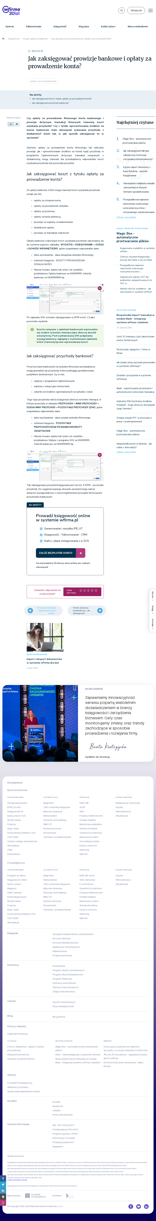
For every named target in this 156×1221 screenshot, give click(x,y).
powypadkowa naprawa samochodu (40, 1162)
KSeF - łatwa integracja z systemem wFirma (77, 1054)
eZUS (82, 807)
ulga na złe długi (14, 1166)
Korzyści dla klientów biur (65, 942)
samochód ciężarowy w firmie (90, 1169)
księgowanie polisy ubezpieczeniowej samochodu (100, 1175)
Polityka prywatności (63, 1142)
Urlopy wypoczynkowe (16, 1172)
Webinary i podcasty (17, 1087)
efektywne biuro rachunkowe (114, 1169)
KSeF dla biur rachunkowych (65, 1186)
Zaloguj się (136, 10)
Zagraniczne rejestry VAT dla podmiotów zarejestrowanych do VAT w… (136, 280)
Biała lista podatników (91, 824)
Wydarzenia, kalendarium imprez (23, 1091)
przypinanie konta (119, 1166)
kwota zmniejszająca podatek (82, 1172)
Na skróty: (36, 95)
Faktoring (84, 850)
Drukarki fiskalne (88, 820)
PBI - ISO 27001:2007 (63, 1125)
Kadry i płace (108, 26)
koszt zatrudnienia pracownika (104, 1162)
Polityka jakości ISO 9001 (65, 1129)
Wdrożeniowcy (123, 811)
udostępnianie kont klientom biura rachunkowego (70, 1166)
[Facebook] (3, 1178)
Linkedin (57, 1110)
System (9, 26)
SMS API (84, 854)
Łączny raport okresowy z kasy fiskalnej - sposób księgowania (137, 171)
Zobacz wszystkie (126, 217)
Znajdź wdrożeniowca (64, 991)
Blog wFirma (59, 1016)
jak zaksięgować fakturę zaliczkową (35, 1166)
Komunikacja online (89, 841)
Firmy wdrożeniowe (63, 1114)
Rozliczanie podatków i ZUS (21, 832)
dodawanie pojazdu (48, 1169)
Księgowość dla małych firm (18, 1186)
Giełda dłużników (88, 828)
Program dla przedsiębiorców (68, 974)
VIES (82, 811)
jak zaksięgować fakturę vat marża (21, 1169)
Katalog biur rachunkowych (66, 947)
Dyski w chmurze (88, 845)
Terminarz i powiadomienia (57, 837)
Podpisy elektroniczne (91, 815)
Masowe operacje (52, 811)
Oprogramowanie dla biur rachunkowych (73, 934)
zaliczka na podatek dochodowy (20, 1175)
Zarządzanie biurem (17, 803)
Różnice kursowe (52, 828)
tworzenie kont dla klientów (101, 1166)
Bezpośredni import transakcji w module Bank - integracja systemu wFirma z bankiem (135, 318)
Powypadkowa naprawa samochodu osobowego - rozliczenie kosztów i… (132, 268)
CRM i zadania (14, 892)
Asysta (119, 807)
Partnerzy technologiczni (65, 987)
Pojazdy (11, 824)
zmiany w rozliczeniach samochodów (132, 1162)
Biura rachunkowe (138, 26)
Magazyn (84, 26)
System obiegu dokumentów (22, 841)
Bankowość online (89, 837)
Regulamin (58, 1146)
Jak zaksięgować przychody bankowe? (50, 103)
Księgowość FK (15, 811)
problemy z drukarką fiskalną (58, 1172)
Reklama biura (60, 951)
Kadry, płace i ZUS (16, 815)
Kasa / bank (13, 828)
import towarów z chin (33, 1178)
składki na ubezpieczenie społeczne (108, 1172)
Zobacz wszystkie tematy (17, 1180)
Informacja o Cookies (64, 1138)
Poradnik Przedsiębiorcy (19, 1083)
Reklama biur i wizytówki (128, 803)
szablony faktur (61, 1162)
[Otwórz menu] (150, 10)
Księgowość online (17, 879)
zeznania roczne (74, 1162)
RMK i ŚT (47, 824)
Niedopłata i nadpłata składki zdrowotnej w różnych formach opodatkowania (139, 187)
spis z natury (126, 1175)
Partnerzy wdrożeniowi (64, 983)
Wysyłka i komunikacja (54, 820)
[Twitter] (3, 1184)
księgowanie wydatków (16, 1162)
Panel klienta (13, 854)
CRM (9, 850)
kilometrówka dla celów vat (67, 1169)
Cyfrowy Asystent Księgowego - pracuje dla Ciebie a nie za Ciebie (136, 258)
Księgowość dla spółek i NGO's (42, 1186)
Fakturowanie (33, 26)
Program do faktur (16, 875)
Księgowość (59, 26)
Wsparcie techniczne (18, 1054)
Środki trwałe (14, 820)
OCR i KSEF (12, 837)
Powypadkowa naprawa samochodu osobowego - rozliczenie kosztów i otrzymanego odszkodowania (138, 206)
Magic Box (48, 803)
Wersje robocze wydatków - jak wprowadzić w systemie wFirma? (136, 290)
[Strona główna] (3, 38)
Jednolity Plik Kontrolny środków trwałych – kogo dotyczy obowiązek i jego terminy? (136, 405)
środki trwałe (131, 1169)
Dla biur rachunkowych (64, 1002)
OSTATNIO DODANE (126, 310)
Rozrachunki (49, 832)
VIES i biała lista (87, 879)
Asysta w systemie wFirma (20, 1059)
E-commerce (86, 884)
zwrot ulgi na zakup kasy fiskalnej (47, 1175)
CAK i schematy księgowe (56, 807)
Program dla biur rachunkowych (69, 970)
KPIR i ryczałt (14, 807)
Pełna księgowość (17, 897)
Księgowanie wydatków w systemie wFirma (137, 250)
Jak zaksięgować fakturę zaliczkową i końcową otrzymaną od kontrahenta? (138, 155)
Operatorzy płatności (91, 832)
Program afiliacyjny (62, 978)
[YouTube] (138, 1206)
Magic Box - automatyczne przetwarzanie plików (137, 141)
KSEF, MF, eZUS (87, 875)
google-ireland (137, 1175)
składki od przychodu (16, 1178)
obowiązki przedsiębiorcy (70, 1175)
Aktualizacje (122, 815)
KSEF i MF (84, 803)
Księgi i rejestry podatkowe (132, 228)
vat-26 (37, 1169)
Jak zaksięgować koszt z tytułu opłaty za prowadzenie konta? (62, 98)
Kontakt (56, 1102)
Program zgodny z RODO (65, 1133)
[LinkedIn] (3, 1191)
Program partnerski (62, 955)
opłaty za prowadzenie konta (43, 81)
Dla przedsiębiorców (63, 1006)
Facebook (58, 1106)
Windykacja (13, 845)
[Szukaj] (121, 10)
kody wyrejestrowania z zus (36, 1172)
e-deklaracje (87, 1162)
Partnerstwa (59, 966)
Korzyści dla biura (62, 938)
